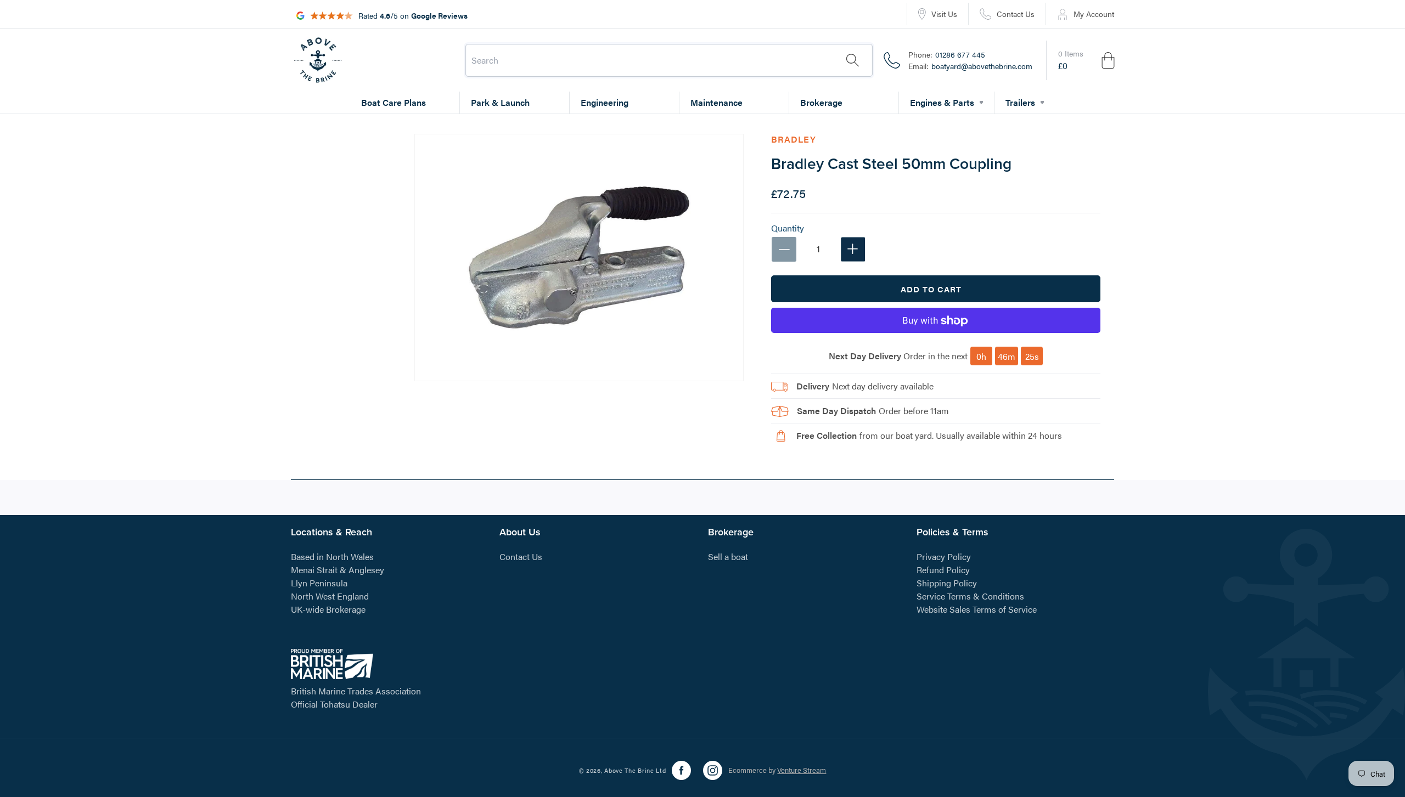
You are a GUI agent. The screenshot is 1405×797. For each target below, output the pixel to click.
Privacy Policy (944, 556)
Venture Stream (801, 770)
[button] (1087, 60)
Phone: (946, 54)
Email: (970, 65)
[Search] (852, 60)
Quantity (787, 228)
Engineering (604, 102)
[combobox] (669, 60)
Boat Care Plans (393, 102)
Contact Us (520, 556)
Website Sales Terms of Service (977, 608)
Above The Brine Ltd (635, 770)
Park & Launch (500, 102)
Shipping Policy (947, 582)
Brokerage (821, 102)
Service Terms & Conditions (970, 595)
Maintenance (716, 102)
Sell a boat (728, 556)
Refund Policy (943, 569)
